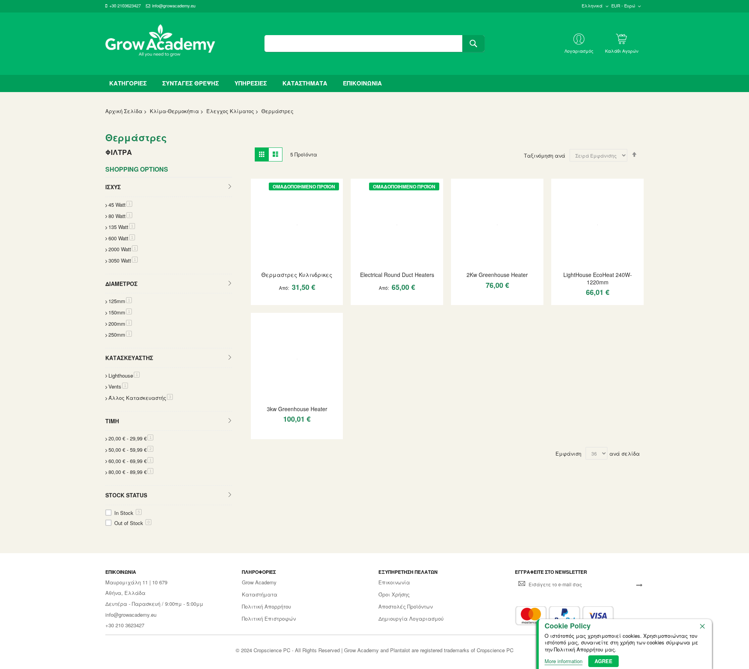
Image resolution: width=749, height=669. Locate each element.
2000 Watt (123, 249)
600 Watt (121, 238)
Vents (118, 386)
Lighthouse (124, 375)
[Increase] (284, 302)
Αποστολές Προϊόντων (405, 606)
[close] (702, 626)
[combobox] (374, 43)
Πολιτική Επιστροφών (269, 618)
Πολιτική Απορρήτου (266, 606)
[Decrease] (260, 302)
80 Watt (120, 216)
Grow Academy (259, 582)
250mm (120, 334)
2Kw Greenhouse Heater (497, 275)
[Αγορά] (298, 302)
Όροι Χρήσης (394, 594)
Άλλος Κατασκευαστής (140, 397)
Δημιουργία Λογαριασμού (411, 618)
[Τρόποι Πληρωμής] (564, 615)
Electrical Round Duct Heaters (397, 275)
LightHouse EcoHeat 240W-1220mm (597, 278)
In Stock (127, 512)
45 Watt (120, 204)
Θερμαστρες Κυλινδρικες (296, 275)
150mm (120, 312)
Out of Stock (132, 523)
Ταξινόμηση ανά (544, 155)
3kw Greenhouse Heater (297, 409)
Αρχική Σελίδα (123, 111)
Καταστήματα (259, 594)
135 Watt (121, 227)
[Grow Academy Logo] (160, 43)
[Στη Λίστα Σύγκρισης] (311, 302)
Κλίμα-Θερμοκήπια (174, 111)
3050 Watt (123, 260)
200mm (120, 323)
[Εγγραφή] (639, 584)
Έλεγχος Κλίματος (230, 111)
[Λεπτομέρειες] (296, 223)
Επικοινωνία (394, 582)
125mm (120, 301)
